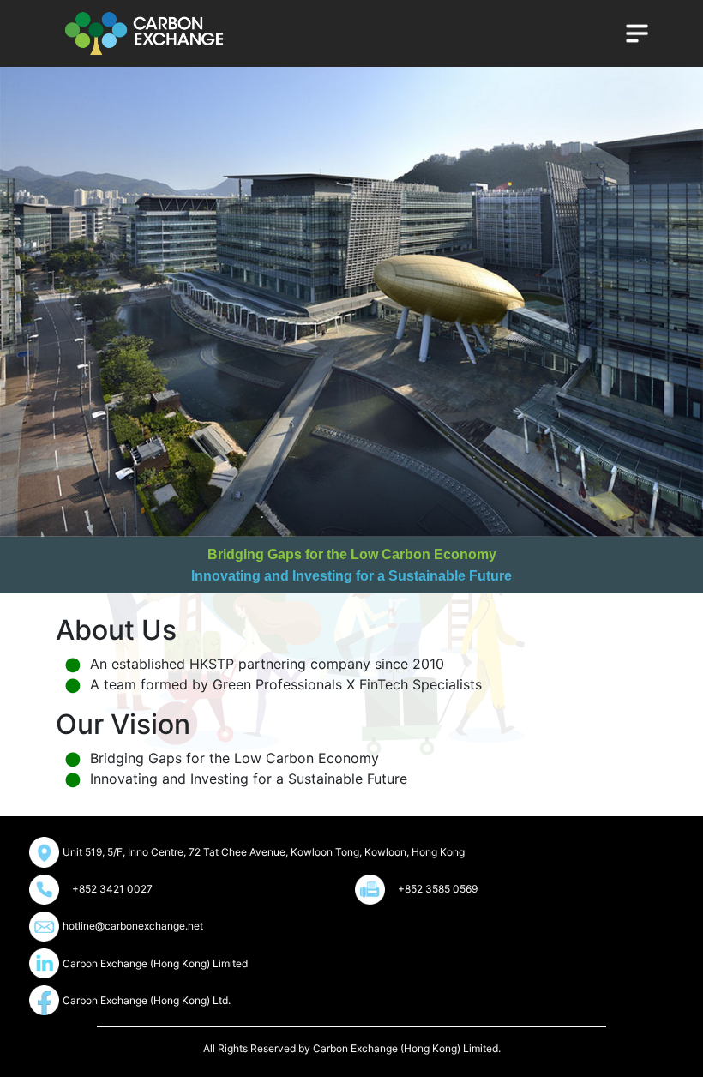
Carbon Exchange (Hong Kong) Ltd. (147, 1000)
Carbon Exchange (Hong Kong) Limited (155, 963)
